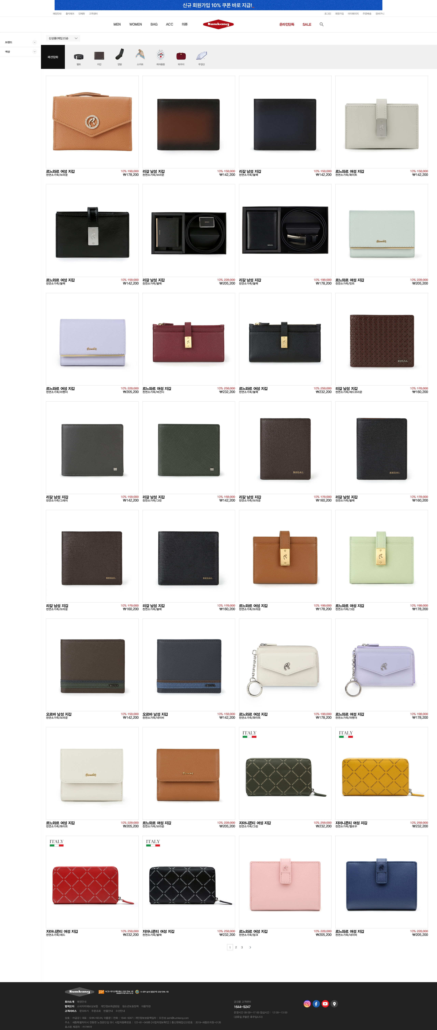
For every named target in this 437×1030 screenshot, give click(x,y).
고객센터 (93, 13)
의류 (184, 24)
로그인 (328, 13)
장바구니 (380, 13)
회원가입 (339, 13)
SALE (307, 24)
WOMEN (135, 24)
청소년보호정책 (130, 1006)
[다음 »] (250, 947)
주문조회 (96, 1010)
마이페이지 (353, 13)
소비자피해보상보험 (87, 1006)
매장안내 (57, 13)
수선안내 (120, 1010)
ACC (169, 24)
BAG (154, 24)
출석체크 (70, 13)
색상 (7, 51)
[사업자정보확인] (160, 1022)
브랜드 (8, 42)
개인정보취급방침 (110, 1006)
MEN (117, 24)
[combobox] (63, 38)
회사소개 (69, 1001)
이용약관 (146, 1006)
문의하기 (84, 1010)
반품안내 (108, 1010)
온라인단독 (286, 24)
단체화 (82, 13)
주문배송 (367, 13)
